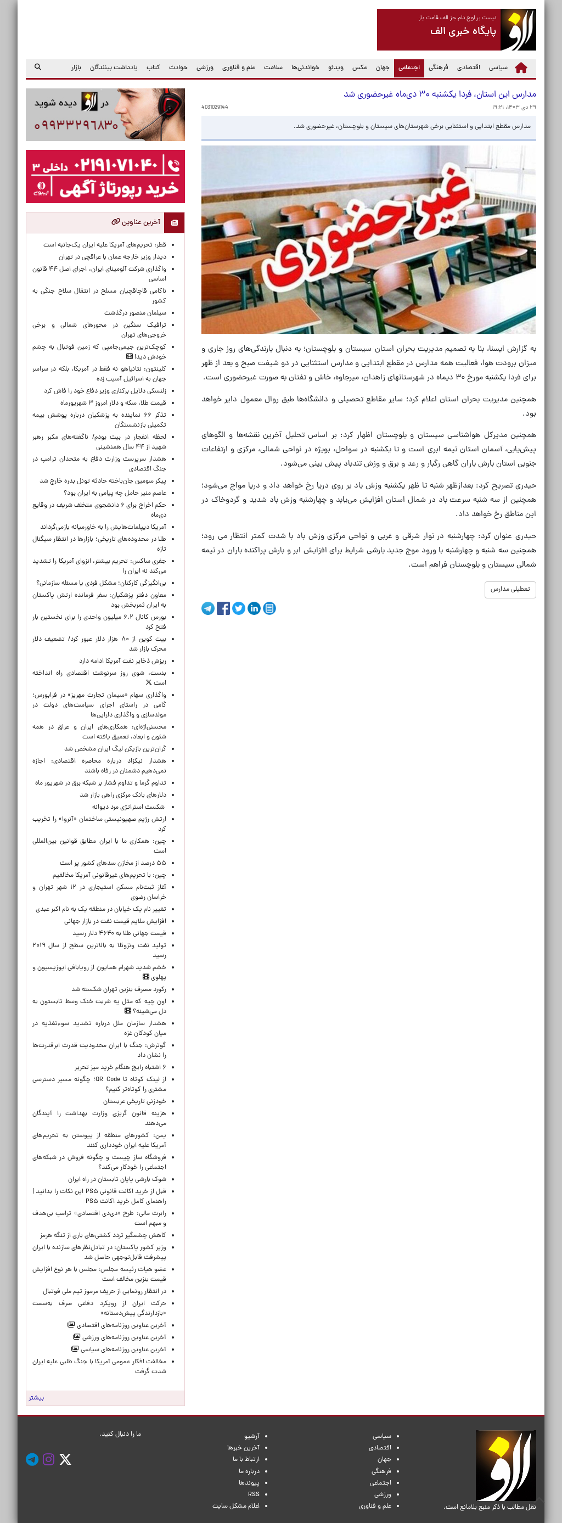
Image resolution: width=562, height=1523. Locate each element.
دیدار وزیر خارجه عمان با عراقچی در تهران (112, 257)
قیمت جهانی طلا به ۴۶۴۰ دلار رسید (119, 934)
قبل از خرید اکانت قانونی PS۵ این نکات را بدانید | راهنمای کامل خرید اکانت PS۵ (99, 1197)
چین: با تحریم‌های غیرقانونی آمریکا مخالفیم (109, 876)
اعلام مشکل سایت (236, 1506)
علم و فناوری (238, 68)
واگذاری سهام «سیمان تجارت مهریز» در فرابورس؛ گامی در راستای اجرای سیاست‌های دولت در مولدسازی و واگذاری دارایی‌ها (99, 705)
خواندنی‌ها (305, 68)
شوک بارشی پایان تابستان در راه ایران (117, 1180)
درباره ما (249, 1472)
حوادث (178, 68)
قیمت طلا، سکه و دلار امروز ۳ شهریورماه (113, 403)
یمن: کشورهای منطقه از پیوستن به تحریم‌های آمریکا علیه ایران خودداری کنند (99, 1141)
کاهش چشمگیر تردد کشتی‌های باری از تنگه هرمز (103, 1236)
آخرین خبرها (243, 1448)
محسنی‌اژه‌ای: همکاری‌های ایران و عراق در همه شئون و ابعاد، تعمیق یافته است (99, 732)
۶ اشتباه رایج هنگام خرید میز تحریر (120, 1068)
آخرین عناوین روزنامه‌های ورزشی (123, 1338)
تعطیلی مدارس (510, 590)
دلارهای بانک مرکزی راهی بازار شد (123, 795)
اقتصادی (468, 68)
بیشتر (36, 1398)
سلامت (273, 68)
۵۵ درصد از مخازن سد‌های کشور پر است (113, 864)
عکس (359, 68)
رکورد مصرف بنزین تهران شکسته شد (118, 990)
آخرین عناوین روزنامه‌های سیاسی (122, 1350)
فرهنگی (438, 68)
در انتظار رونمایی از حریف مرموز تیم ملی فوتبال (104, 1292)
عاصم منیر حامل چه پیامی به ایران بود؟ (115, 494)
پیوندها (249, 1483)
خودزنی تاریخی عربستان (134, 1102)
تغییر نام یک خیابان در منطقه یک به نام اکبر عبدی (101, 910)
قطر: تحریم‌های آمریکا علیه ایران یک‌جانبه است (104, 245)
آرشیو (252, 1437)
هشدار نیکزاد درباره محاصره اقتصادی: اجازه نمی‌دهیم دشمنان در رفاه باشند (99, 766)
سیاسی (498, 68)
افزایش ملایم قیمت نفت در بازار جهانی (115, 922)
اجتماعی (407, 68)
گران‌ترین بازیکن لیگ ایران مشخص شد (115, 749)
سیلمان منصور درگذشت (135, 313)
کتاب (153, 68)
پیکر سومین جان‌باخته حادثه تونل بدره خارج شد (103, 481)
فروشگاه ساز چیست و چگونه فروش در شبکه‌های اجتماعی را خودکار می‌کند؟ (99, 1163)
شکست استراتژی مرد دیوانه (129, 808)
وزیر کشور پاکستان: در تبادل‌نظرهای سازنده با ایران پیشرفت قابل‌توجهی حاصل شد (99, 1253)
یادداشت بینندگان (114, 68)
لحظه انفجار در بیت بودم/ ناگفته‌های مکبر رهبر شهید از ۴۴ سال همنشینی (99, 442)
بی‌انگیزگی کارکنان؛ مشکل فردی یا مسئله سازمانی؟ (101, 584)
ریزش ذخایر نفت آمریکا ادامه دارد (122, 662)
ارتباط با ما (246, 1460)
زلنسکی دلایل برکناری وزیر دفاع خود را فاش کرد (105, 391)
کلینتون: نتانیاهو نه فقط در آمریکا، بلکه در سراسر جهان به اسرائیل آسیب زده (99, 374)
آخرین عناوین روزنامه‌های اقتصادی (120, 1326)
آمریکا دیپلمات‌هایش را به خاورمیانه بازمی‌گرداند (103, 528)
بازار (76, 68)
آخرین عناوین (140, 222)
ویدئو (336, 68)
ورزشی (204, 68)
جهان (383, 68)
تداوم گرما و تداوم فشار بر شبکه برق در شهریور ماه (100, 783)
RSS (254, 1495)
